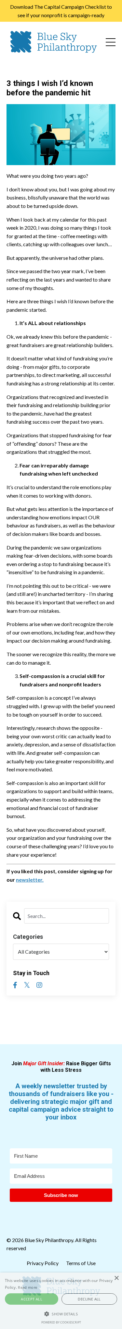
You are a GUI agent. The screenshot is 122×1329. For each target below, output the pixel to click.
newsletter (29, 879)
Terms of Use (81, 1263)
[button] (61, 1314)
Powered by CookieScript (61, 1322)
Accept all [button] (31, 1299)
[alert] (61, 1301)
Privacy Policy (43, 1263)
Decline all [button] (89, 1299)
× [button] (116, 1278)
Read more (27, 1287)
